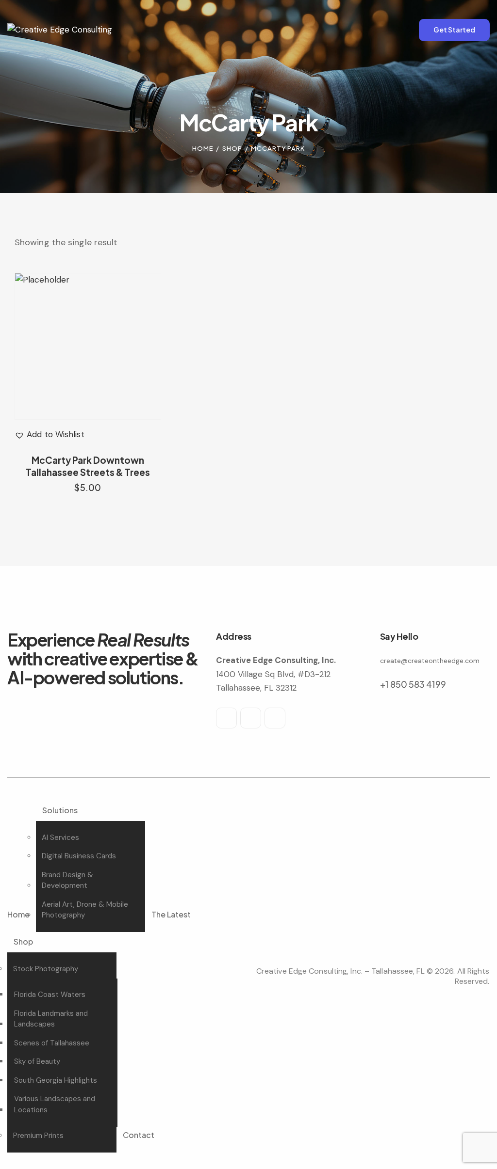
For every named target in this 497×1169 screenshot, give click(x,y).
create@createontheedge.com (430, 660)
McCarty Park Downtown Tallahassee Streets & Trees (88, 466)
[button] (49, 435)
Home (203, 148)
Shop (232, 148)
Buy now (87, 497)
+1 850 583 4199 (413, 684)
